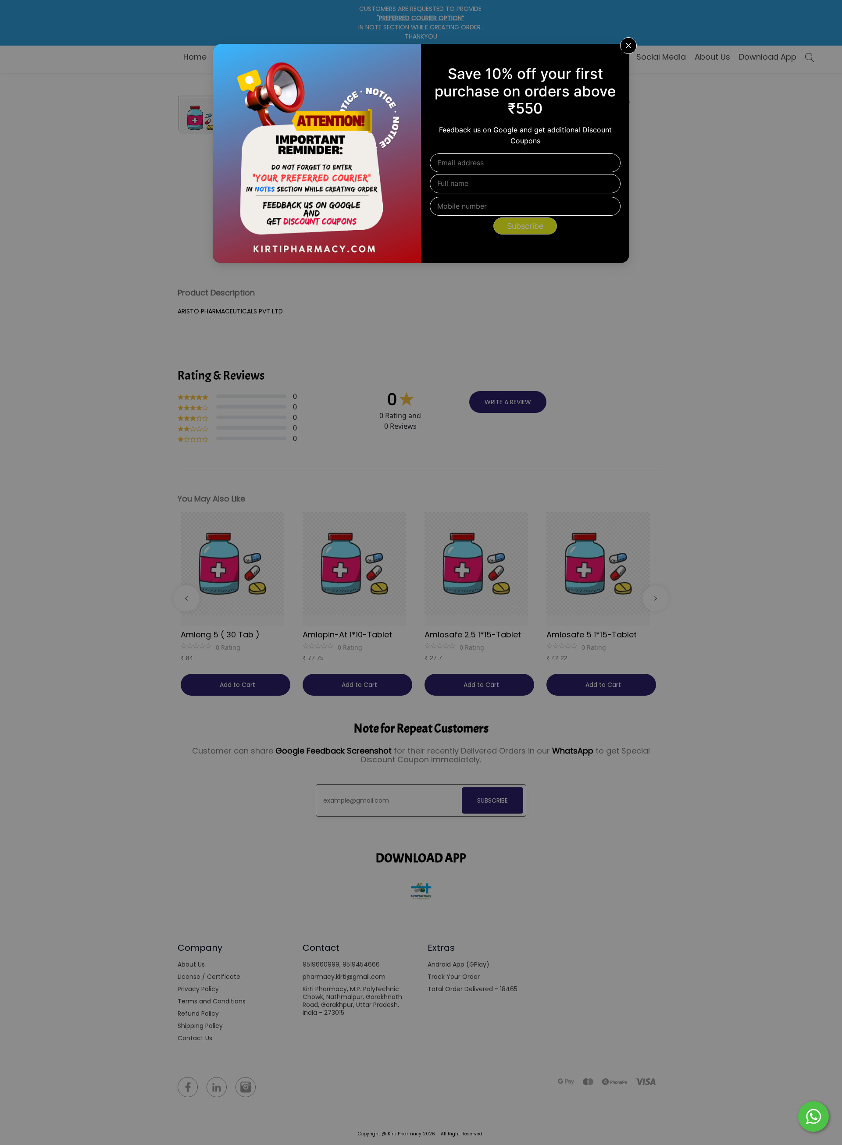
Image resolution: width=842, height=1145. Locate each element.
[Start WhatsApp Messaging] (813, 1115)
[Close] (617, 56)
